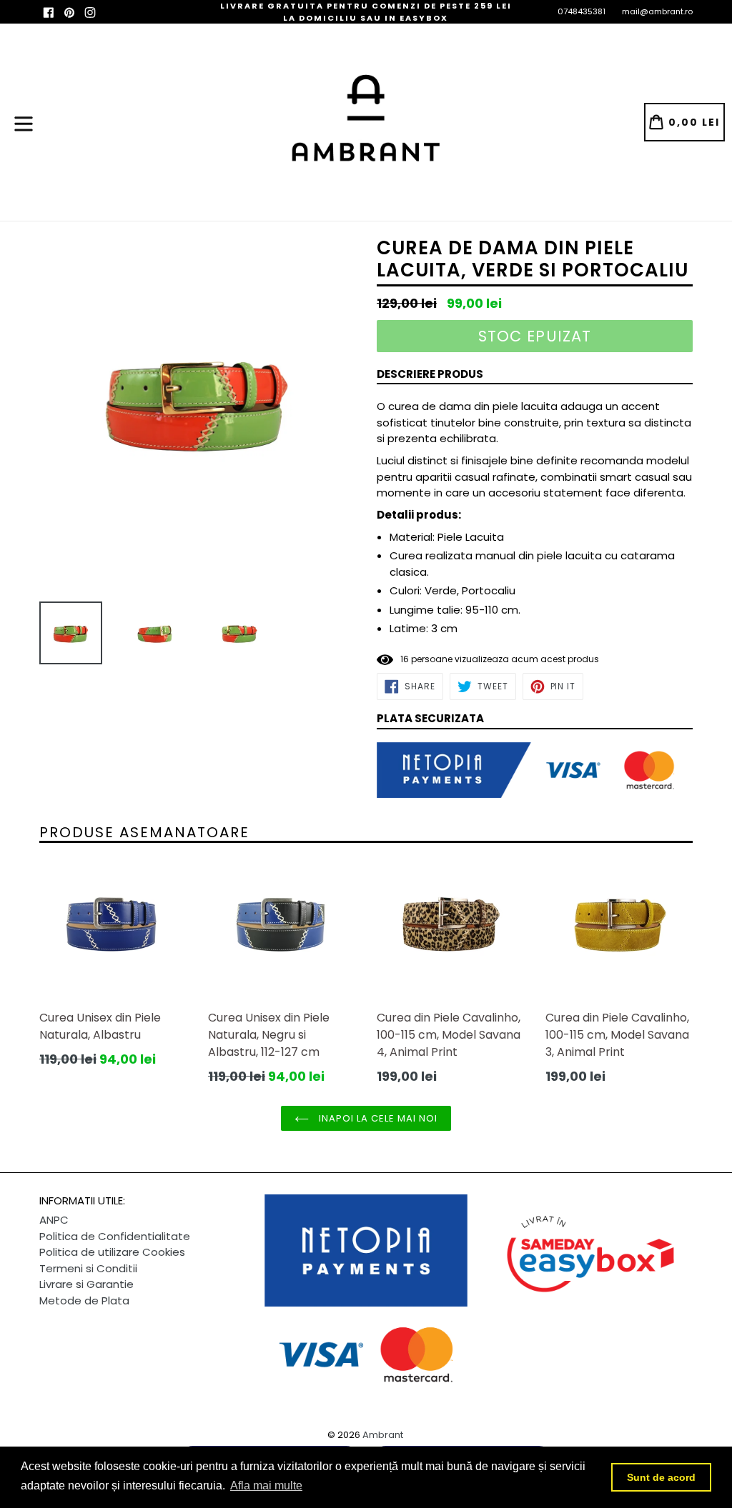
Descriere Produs (430, 373)
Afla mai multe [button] (266, 1485)
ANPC (54, 1219)
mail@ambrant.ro (657, 11)
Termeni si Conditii (88, 1268)
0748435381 (581, 11)
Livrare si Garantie (86, 1284)
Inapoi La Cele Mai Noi (377, 1118)
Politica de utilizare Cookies (112, 1251)
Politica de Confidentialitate (114, 1236)
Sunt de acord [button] (661, 1477)
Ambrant (382, 1435)
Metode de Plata (84, 1300)
